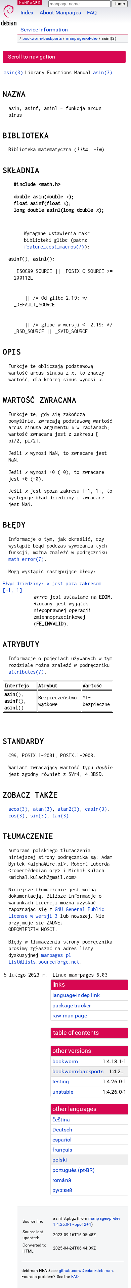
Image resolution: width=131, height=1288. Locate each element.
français (62, 1150)
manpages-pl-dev (82, 38)
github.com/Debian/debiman (86, 1270)
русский (62, 1190)
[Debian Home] (8, 13)
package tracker (71, 1005)
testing (60, 1081)
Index (27, 12)
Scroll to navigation (31, 57)
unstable (62, 1092)
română (61, 1180)
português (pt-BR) (73, 1170)
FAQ (92, 12)
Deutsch (62, 1129)
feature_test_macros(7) (54, 247)
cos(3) (16, 815)
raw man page (69, 1015)
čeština (61, 1119)
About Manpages (60, 12)
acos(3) (18, 809)
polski (59, 1160)
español (62, 1139)
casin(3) (96, 809)
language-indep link (76, 995)
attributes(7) (26, 672)
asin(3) (13, 72)
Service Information (44, 29)
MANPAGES (30, 2)
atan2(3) (68, 809)
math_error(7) (26, 559)
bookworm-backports (42, 38)
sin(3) (38, 815)
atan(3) (42, 809)
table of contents (76, 1032)
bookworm (65, 1061)
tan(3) (60, 815)
